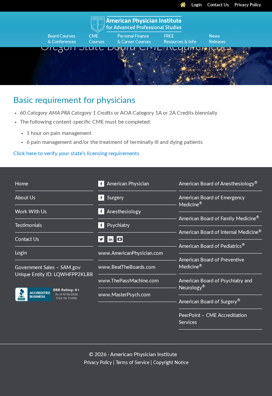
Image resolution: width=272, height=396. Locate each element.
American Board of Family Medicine (219, 218)
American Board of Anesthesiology (218, 183)
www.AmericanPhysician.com (130, 253)
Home (21, 183)
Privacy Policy (98, 362)
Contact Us (27, 239)
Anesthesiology (123, 211)
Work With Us (31, 211)
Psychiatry (118, 225)
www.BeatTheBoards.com (126, 267)
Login (21, 252)
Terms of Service (132, 362)
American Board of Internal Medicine (220, 232)
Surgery (115, 197)
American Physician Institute (136, 24)
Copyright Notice (170, 362)
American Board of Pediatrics (212, 246)
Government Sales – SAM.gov (48, 267)
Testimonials (28, 225)
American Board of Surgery (209, 301)
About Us (25, 197)
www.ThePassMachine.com (128, 280)
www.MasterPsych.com (124, 294)
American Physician (127, 183)
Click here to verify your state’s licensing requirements (76, 153)
